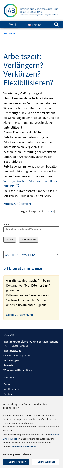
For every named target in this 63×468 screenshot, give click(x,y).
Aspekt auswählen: (20, 255)
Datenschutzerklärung (24, 446)
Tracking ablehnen (45, 461)
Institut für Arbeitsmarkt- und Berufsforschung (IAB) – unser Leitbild (31, 343)
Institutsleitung (12, 350)
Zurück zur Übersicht (17, 204)
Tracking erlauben (16, 461)
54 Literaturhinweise (23, 268)
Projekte (8, 365)
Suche (7, 224)
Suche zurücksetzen (19, 315)
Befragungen (11, 360)
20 (47, 211)
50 (52, 211)
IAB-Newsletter (12, 389)
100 (57, 211)
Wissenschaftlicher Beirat (18, 370)
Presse (7, 384)
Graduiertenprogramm (17, 355)
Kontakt (8, 394)
